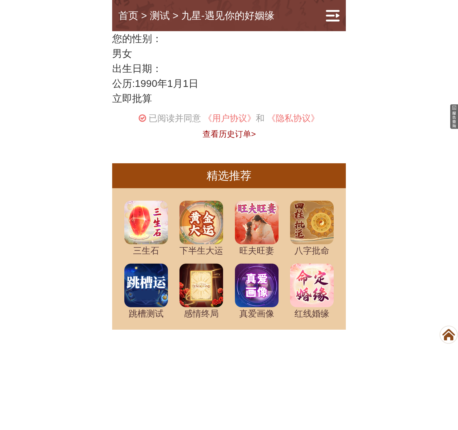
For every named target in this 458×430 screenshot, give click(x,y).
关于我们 (154, 375)
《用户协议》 (229, 118)
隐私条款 (253, 375)
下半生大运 (201, 251)
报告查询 (303, 375)
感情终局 (201, 313)
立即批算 (132, 98)
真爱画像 (256, 313)
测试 (160, 15)
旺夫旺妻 (256, 251)
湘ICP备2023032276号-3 (254, 422)
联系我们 (204, 375)
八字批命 (311, 251)
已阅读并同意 (175, 118)
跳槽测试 (146, 313)
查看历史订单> (229, 134)
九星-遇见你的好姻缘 (227, 15)
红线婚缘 (311, 313)
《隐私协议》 (293, 118)
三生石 (146, 251)
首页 (128, 15)
